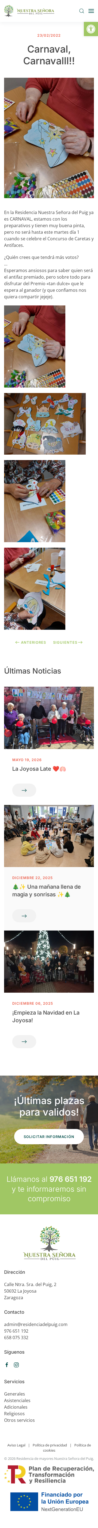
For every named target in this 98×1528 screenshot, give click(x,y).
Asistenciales (17, 1400)
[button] (91, 29)
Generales (14, 1394)
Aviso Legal (16, 1445)
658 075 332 (16, 1338)
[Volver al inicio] (29, 11)
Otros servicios (19, 1420)
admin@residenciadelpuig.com (36, 1324)
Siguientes (65, 642)
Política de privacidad (50, 1445)
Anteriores (33, 642)
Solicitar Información (49, 1136)
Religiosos (14, 1414)
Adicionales (15, 1407)
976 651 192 (71, 1179)
